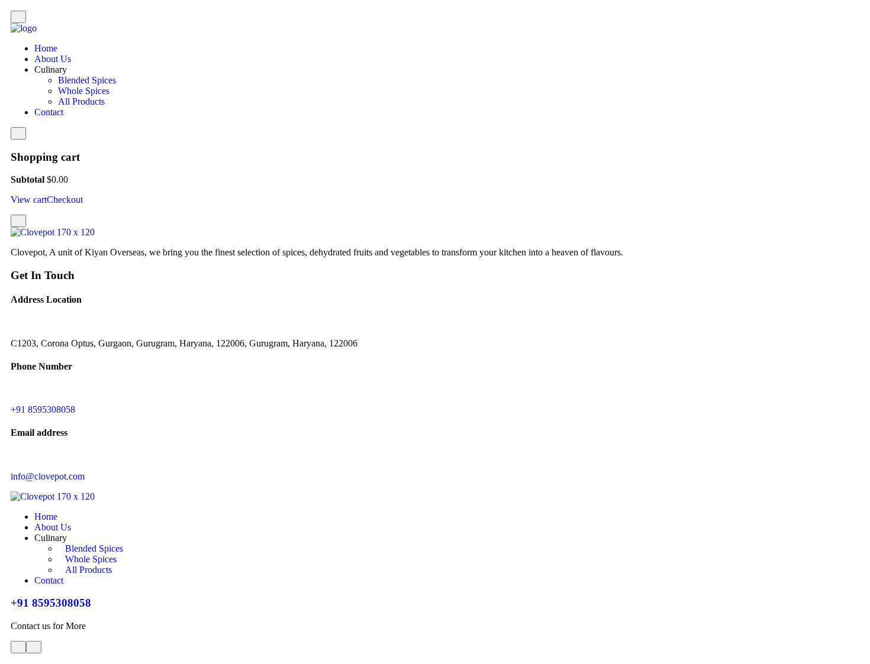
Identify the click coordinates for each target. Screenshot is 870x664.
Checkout (65, 200)
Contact (48, 112)
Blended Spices (87, 80)
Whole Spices (83, 91)
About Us (52, 59)
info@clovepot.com (48, 476)
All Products (81, 101)
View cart (29, 200)
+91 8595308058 (43, 409)
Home (45, 48)
